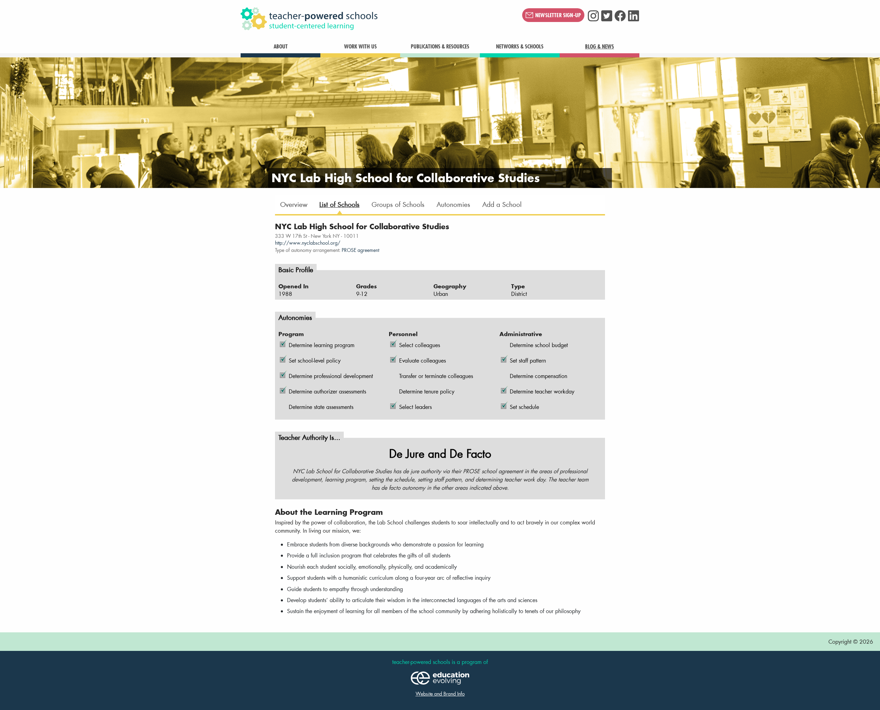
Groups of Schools (398, 204)
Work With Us (360, 46)
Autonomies (453, 204)
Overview (293, 204)
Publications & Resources (440, 46)
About (281, 46)
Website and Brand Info (440, 693)
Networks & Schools (519, 46)
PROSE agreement (360, 250)
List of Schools (339, 204)
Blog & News (599, 46)
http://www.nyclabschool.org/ (307, 243)
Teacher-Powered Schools (343, 19)
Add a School (501, 204)
